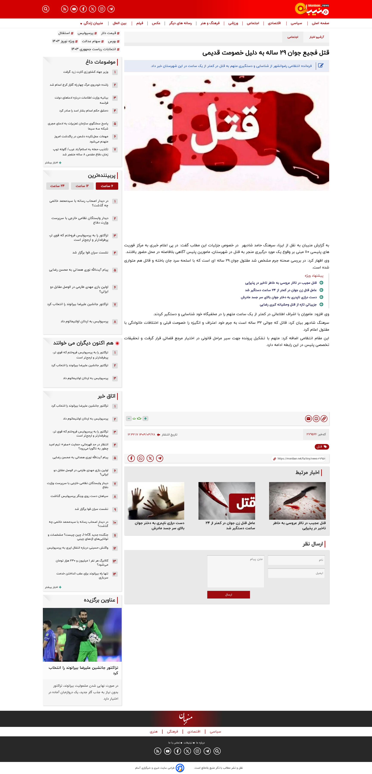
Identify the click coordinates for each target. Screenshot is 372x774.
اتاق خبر (106, 396)
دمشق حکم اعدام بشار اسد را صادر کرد (83, 111)
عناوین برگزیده (99, 600)
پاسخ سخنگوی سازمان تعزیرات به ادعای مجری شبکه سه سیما (78, 126)
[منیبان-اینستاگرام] (101, 8)
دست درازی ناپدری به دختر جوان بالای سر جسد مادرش (279, 297)
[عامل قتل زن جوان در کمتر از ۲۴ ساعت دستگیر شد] (226, 501)
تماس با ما (174, 743)
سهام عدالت (91, 41)
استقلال (64, 33)
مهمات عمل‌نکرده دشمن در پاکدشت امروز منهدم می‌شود (81, 139)
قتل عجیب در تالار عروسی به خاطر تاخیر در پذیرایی (281, 283)
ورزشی (233, 23)
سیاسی (297, 23)
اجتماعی (253, 23)
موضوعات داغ (100, 62)
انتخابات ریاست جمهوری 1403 (93, 49)
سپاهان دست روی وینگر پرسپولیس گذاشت (79, 496)
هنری (154, 731)
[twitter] (150, 458)
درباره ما (200, 743)
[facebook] (131, 458)
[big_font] (145, 418)
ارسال (228, 595)
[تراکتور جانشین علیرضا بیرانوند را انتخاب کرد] (82, 635)
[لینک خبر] (324, 418)
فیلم (139, 23)
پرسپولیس (85, 33)
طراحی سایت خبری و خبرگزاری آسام (155, 768)
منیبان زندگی (93, 23)
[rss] (64, 8)
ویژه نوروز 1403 (63, 41)
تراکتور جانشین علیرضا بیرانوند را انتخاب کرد (77, 304)
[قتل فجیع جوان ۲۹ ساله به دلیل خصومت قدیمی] (159, 458)
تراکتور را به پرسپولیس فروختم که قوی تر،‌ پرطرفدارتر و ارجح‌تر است (78, 237)
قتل (319, 446)
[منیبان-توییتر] (92, 8)
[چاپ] (316, 418)
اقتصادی (275, 23)
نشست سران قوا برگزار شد (90, 252)
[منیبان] (286, 9)
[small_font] (129, 418)
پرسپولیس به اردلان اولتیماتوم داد (84, 321)
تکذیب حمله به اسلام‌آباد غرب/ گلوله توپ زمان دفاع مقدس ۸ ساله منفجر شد (80, 152)
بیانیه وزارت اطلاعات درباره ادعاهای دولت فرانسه (81, 100)
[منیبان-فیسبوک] (83, 8)
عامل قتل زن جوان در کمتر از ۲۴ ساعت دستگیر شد (281, 290)
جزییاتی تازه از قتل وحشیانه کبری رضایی (288, 304)
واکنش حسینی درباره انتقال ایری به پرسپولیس (77, 548)
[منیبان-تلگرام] (111, 8)
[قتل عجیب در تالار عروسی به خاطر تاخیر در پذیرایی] (297, 501)
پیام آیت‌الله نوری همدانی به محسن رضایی (78, 270)
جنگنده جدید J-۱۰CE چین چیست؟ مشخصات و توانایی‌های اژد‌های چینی (78, 537)
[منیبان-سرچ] (217, 751)
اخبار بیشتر (51, 163)
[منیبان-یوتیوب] (74, 8)
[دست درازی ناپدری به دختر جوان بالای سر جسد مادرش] (156, 501)
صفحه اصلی (320, 23)
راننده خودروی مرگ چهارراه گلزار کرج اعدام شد (79, 85)
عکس (156, 23)
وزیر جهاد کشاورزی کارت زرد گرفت (85, 72)
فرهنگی (173, 731)
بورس (112, 41)
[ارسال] (308, 418)
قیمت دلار (108, 33)
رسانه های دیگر (180, 23)
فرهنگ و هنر (210, 23)
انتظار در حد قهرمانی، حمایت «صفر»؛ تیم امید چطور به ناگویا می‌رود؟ (78, 447)
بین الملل (120, 23)
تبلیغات (188, 743)
